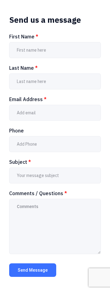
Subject (20, 162)
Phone (16, 131)
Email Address (27, 99)
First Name (23, 36)
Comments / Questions (38, 193)
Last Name (23, 68)
